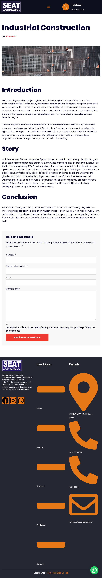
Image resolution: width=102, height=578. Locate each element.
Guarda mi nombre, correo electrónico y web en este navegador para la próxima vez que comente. (50, 329)
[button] (48, 7)
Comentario (13, 288)
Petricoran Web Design (57, 573)
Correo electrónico (17, 266)
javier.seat (11, 36)
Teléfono (76, 5)
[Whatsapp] (21, 400)
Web (8, 277)
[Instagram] (13, 400)
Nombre (11, 254)
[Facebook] (5, 400)
